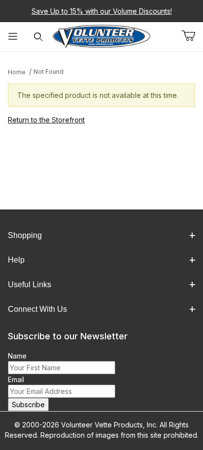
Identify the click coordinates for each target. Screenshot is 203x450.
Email (16, 379)
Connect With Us (37, 309)
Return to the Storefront (46, 120)
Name (17, 356)
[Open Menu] (13, 36)
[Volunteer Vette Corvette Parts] (101, 35)
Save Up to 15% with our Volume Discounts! (102, 11)
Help (16, 260)
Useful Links (29, 284)
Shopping (25, 235)
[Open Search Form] (38, 36)
